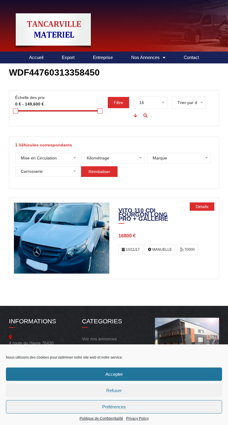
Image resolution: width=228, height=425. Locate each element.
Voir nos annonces (99, 338)
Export (68, 57)
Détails (202, 206)
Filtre (118, 102)
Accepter (114, 374)
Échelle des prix (30, 97)
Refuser (114, 390)
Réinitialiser (99, 171)
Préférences (114, 406)
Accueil (36, 57)
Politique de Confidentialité (101, 418)
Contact (191, 57)
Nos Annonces (145, 57)
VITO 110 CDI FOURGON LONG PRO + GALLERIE (143, 215)
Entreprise (103, 57)
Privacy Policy (137, 418)
